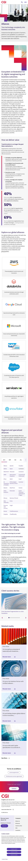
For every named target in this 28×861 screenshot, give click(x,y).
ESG (16, 828)
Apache (11, 465)
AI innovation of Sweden (6, 483)
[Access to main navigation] (25, 2)
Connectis (21, 471)
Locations (17, 830)
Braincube (12, 490)
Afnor (5, 479)
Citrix (11, 501)
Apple (11, 468)
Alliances (17, 823)
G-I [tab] (15, 460)
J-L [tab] (21, 460)
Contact (14, 788)
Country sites (18, 825)
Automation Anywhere (13, 475)
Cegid (11, 505)
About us (17, 821)
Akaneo (5, 487)
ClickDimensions (14, 511)
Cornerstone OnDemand (22, 475)
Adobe (5, 468)
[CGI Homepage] (3, 2)
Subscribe (4, 826)
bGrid (11, 479)
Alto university (6, 501)
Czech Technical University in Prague (22, 493)
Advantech (6, 471)
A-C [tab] (4, 460)
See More (5, 758)
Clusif (20, 479)
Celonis (20, 487)
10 (19, 617)
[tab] (8, 618)
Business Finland (14, 498)
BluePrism (12, 487)
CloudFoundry (13, 514)
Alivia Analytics (6, 491)
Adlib (5, 474)
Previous (2, 618)
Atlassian (12, 471)
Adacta (5, 465)
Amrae (5, 511)
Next (26, 618)
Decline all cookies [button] (14, 854)
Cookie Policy (5, 859)
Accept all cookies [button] (14, 849)
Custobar (21, 482)
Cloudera (21, 465)
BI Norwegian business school (14, 482)
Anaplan (6, 514)
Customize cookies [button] (14, 851)
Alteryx (5, 498)
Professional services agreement (14, 776)
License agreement (14, 772)
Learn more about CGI (6, 809)
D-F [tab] (10, 460)
